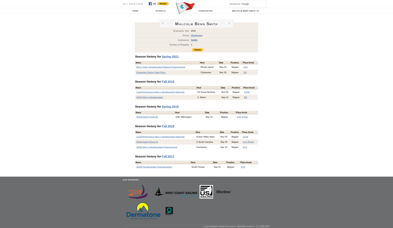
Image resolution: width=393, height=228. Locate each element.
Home (135, 11)
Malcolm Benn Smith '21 (245, 11)
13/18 (246, 92)
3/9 (245, 97)
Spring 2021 (170, 56)
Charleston (205, 11)
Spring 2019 (170, 106)
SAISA (194, 40)
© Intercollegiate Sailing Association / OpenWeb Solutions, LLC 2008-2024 (236, 226)
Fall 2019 (168, 81)
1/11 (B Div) (248, 142)
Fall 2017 (168, 156)
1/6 (245, 72)
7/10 (243, 167)
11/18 (245, 136)
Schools (160, 11)
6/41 (245, 67)
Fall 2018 (168, 126)
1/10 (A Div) (242, 117)
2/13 (245, 147)
